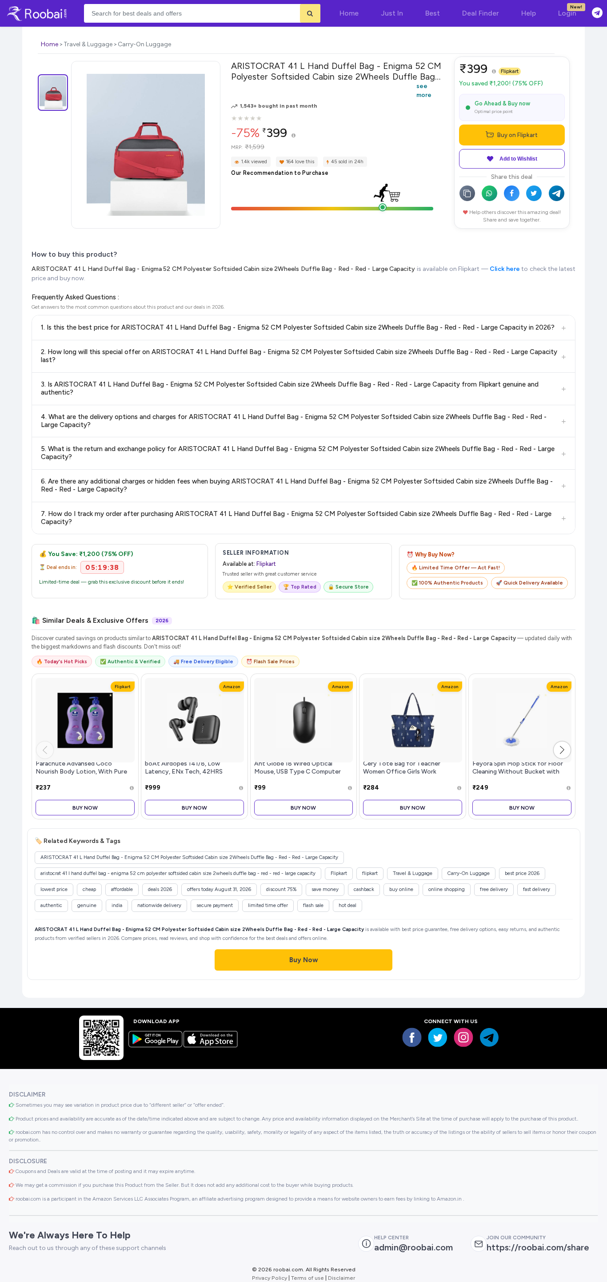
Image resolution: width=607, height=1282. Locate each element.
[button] (562, 750)
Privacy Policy (269, 1277)
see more (423, 90)
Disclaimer (341, 1277)
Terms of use (307, 1277)
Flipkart (510, 71)
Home (49, 44)
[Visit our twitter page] (437, 1037)
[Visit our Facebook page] (412, 1037)
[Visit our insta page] (463, 1037)
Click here (505, 269)
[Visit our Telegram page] (489, 1037)
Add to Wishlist (518, 159)
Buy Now (85, 807)
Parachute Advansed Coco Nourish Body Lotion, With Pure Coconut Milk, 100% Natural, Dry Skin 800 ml (82, 775)
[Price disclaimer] (294, 135)
